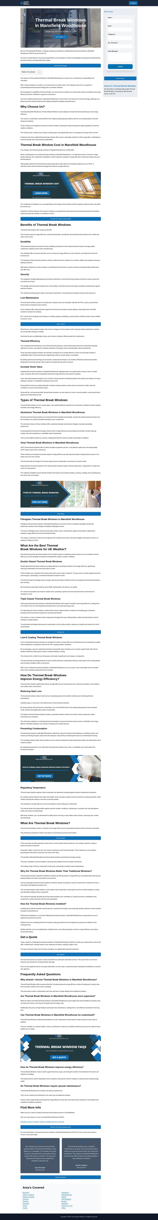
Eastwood (26, 1203)
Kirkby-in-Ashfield (45, 1122)
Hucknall (61, 1122)
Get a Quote (59, 37)
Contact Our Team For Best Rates (60, 219)
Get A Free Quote (60, 1177)
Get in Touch (61, 324)
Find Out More (60, 838)
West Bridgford (66, 1199)
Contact (133, 3)
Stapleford (64, 1203)
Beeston (64, 1201)
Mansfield (23, 1122)
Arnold (25, 1206)
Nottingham (65, 1192)
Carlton (25, 1208)
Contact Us (60, 632)
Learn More (60, 514)
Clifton (63, 1208)
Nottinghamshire (66, 1195)
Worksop (25, 1201)
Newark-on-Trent (66, 1206)
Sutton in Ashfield (33, 1122)
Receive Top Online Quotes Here (61, 1127)
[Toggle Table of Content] (38, 72)
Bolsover (55, 1122)
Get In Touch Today (61, 65)
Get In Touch (120, 78)
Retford (63, 1197)
